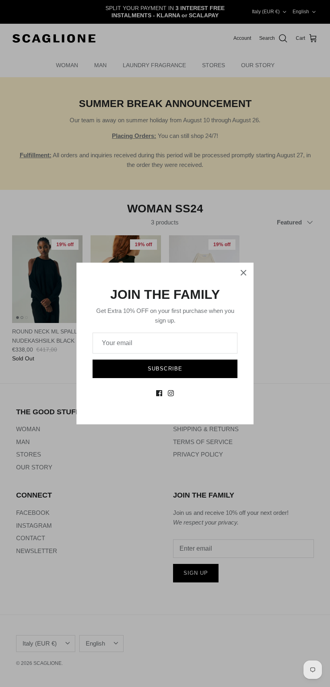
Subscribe (165, 369)
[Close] (243, 273)
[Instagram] (171, 393)
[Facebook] (159, 393)
